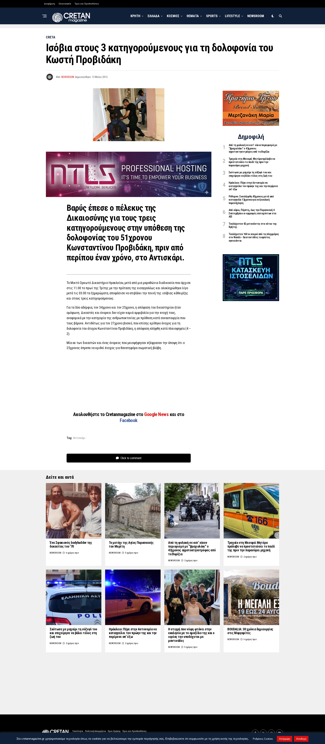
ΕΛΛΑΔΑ (153, 16)
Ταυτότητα (77, 731)
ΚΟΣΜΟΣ (173, 16)
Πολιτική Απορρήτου (95, 731)
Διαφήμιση (49, 3)
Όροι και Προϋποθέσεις (87, 3)
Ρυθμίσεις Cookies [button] (263, 738)
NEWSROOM (255, 16)
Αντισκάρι (79, 438)
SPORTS (212, 16)
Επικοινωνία (65, 3)
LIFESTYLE (232, 16)
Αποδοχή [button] (301, 738)
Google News (157, 414)
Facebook (128, 420)
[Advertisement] (128, 380)
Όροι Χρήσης (114, 731)
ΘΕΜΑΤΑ (193, 16)
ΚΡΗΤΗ (135, 16)
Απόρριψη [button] (284, 738)
